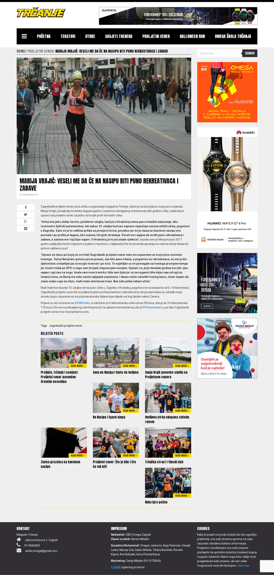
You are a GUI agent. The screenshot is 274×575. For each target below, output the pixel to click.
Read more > (77, 366)
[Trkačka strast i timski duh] (168, 442)
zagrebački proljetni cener (66, 325)
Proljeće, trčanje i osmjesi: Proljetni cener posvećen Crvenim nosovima (59, 377)
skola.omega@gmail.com (41, 550)
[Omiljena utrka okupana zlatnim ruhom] (168, 397)
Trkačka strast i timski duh (164, 461)
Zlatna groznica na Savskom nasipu (60, 464)
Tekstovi (68, 36)
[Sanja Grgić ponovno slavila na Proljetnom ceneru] (168, 352)
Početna (44, 36)
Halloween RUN (192, 36)
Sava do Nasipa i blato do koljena (115, 372)
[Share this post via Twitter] (26, 214)
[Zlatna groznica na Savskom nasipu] (64, 442)
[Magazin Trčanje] (41, 12)
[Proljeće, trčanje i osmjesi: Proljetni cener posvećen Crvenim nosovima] (64, 352)
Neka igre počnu (156, 502)
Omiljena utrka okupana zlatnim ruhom (167, 419)
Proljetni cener (156, 36)
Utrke (90, 36)
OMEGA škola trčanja (233, 36)
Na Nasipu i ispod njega (109, 417)
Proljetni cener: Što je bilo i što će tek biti (114, 464)
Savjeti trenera (118, 36)
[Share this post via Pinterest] (26, 228)
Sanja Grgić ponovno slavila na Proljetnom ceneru (166, 374)
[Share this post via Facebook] (26, 207)
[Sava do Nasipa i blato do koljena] (116, 352)
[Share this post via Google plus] (26, 221)
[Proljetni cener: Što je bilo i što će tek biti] (116, 442)
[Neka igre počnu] (168, 482)
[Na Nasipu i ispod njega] (116, 397)
